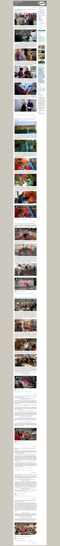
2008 (43, 89)
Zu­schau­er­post (40, 16)
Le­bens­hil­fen (23, 486)
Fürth (42, 70)
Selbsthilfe (41, 78)
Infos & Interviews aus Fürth (41, 13)
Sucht (39, 81)
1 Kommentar (30, 219)
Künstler (40, 75)
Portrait (39, 33)
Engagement (40, 70)
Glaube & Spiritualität (41, 71)
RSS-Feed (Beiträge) (40, 94)
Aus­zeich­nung (26, 536)
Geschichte (40, 71)
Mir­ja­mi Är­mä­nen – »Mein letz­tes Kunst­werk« (25, 118)
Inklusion (43, 72)
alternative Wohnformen (41, 67)
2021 (40, 91)
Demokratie (43, 68)
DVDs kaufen (41, 107)
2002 (41, 88)
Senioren (39, 79)
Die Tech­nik (39, 17)
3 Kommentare (31, 293)
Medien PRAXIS (18, 1)
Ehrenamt (40, 69)
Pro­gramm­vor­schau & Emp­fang (42, 15)
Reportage (39, 34)
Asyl (39, 68)
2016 (40, 90)
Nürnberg (43, 76)
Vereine (42, 82)
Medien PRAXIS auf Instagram (41, 9)
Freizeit (39, 70)
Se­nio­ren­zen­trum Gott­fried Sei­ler (20, 42)
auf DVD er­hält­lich (22, 291)
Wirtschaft (40, 82)
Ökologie (44, 82)
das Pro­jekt (18, 507)
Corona (41, 68)
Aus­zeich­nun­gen (40, 18)
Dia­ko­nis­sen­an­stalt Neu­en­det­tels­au (28, 475)
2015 (38, 90)
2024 (44, 91)
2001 (40, 88)
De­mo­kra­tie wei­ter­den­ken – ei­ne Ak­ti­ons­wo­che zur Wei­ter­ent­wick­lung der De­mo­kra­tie (42, 39)
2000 (38, 88)
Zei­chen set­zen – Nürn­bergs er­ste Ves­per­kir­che (25, 297)
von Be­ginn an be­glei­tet (29, 518)
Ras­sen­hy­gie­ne (18, 482)
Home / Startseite (40, 8)
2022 (41, 91)
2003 (43, 88)
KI (43, 73)
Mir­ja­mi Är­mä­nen (26, 134)
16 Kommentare (30, 391)
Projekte (43, 77)
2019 (44, 90)
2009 (44, 89)
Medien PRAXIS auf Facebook (41, 10)
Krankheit (40, 74)
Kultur (43, 74)
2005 (38, 89)
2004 (44, 88)
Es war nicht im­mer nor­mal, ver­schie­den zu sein (25, 474)
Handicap (40, 72)
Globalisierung (40, 72)
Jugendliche (40, 73)
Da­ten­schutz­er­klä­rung (40, 20)
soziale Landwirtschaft (40, 79)
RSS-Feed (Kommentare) (41, 95)
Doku (22, 391)
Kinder (39, 74)
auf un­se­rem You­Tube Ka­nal (22, 120)
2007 (41, 89)
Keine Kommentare (31, 114)
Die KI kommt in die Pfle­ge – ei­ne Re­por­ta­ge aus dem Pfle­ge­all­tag (41, 42)
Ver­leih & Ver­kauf (40, 19)
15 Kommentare (30, 540)
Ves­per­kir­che (19, 313)
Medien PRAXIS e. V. (18, 114)
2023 (43, 91)
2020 (38, 91)
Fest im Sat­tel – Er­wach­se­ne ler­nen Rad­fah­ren (25, 223)
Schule (39, 78)
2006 (40, 89)
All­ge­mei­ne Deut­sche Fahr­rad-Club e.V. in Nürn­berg (29, 261)
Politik (39, 77)
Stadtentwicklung (41, 80)
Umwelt (39, 82)
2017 (41, 90)
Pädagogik (42, 77)
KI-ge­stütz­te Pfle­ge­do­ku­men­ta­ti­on (21, 62)
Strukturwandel (41, 81)
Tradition (41, 81)
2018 (43, 90)
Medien (43, 75)
